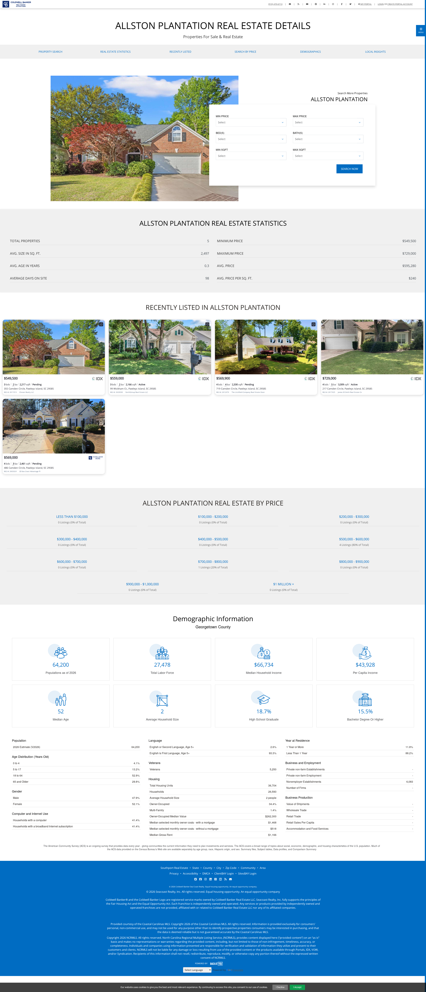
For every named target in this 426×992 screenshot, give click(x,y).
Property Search (50, 52)
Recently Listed (180, 52)
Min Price (222, 116)
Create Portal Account (400, 4)
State (195, 868)
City (218, 868)
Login (381, 4)
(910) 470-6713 (275, 4)
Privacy (174, 873)
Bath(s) (298, 132)
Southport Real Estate (174, 868)
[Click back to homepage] (15, 4)
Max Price (300, 116)
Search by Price (245, 52)
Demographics (310, 52)
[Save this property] (101, 324)
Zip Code (230, 868)
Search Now (349, 169)
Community (248, 868)
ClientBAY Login (224, 873)
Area (263, 868)
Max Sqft (299, 149)
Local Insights (375, 52)
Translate (238, 970)
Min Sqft (222, 149)
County (207, 868)
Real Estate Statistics (115, 52)
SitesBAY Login (247, 873)
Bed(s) (220, 132)
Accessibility (190, 873)
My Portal (366, 4)
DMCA (206, 873)
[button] (421, 30)
